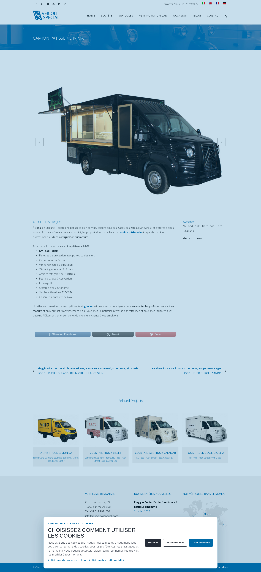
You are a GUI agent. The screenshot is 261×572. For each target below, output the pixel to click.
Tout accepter (201, 542)
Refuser (153, 542)
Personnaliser (175, 542)
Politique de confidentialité (106, 560)
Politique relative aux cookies (67, 560)
